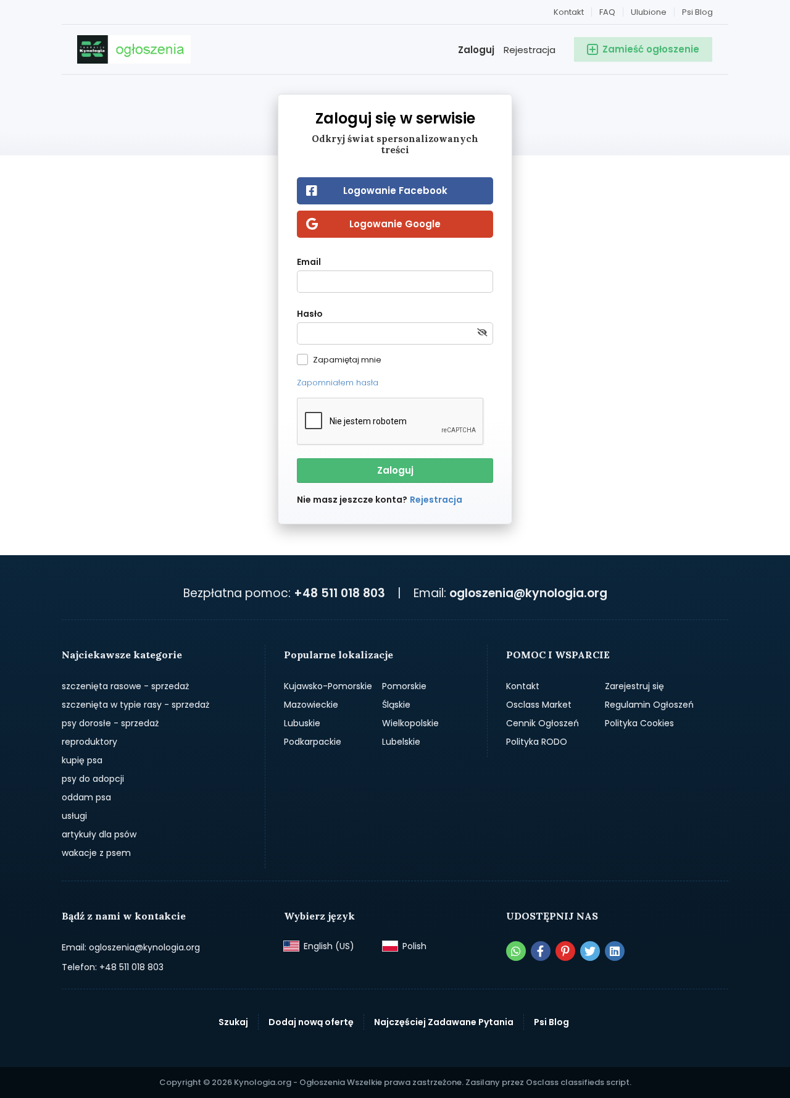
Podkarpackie (312, 741)
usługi (74, 816)
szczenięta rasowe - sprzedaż (125, 686)
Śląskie (396, 704)
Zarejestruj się (634, 686)
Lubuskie (302, 723)
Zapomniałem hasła (337, 382)
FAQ (607, 12)
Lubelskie (401, 741)
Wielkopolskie (410, 723)
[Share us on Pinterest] (565, 951)
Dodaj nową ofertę (311, 1022)
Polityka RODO (536, 741)
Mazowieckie (311, 704)
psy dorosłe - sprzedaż (110, 723)
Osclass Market (539, 704)
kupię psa (82, 760)
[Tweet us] (590, 951)
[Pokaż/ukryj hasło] (482, 333)
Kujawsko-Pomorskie (328, 686)
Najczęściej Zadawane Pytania (444, 1022)
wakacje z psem (96, 853)
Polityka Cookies (639, 723)
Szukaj (233, 1022)
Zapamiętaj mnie (347, 359)
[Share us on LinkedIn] (615, 951)
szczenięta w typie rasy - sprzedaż (135, 704)
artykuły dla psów (99, 834)
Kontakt (569, 12)
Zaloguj (476, 49)
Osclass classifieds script (578, 1082)
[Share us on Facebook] (541, 951)
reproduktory (89, 741)
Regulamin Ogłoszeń (649, 704)
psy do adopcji (93, 779)
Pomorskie (404, 686)
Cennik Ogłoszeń (542, 723)
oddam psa (86, 797)
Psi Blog (697, 12)
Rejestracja (529, 49)
